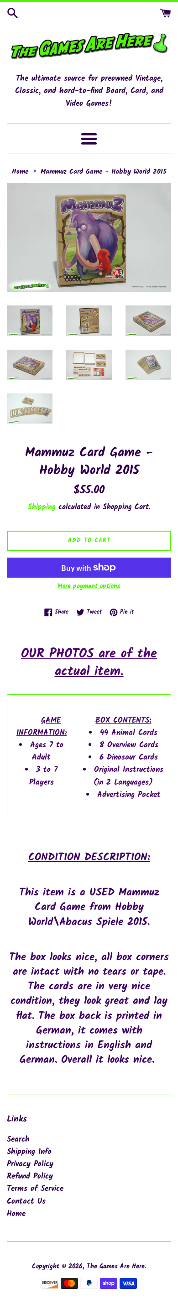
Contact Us (26, 1201)
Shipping (42, 507)
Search (18, 1139)
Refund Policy (30, 1176)
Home (16, 1214)
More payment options (89, 586)
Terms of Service (35, 1189)
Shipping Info (29, 1152)
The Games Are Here (116, 1267)
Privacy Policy (30, 1164)
